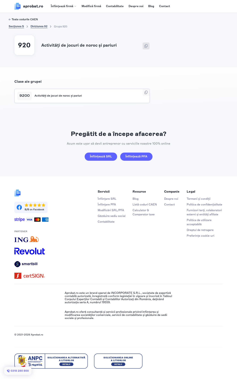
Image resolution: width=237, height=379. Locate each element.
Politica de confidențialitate (204, 204)
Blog (151, 6)
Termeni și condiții (198, 198)
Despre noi (136, 6)
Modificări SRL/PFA (111, 210)
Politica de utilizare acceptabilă (199, 222)
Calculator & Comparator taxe (144, 212)
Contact (164, 6)
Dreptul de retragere (200, 230)
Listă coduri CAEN (145, 204)
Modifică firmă (91, 6)
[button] (63, 6)
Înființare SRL (107, 198)
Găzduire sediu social (111, 216)
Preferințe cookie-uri (200, 235)
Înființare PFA (107, 204)
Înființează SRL (101, 156)
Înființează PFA (136, 156)
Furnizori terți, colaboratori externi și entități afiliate (204, 212)
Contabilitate (115, 6)
